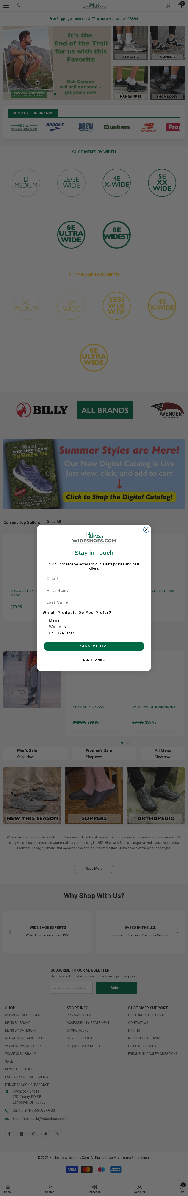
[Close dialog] (146, 529)
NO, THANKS (94, 660)
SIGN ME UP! (94, 646)
